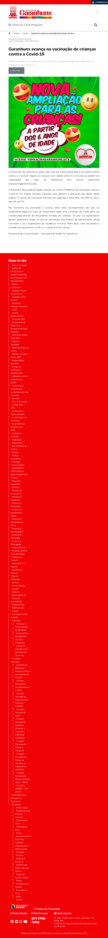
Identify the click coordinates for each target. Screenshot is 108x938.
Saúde (25, 33)
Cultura (19, 833)
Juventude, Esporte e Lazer (21, 876)
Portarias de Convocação (16, 492)
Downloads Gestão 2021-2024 (19, 336)
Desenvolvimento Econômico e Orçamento (18, 798)
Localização (16, 440)
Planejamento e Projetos (22, 885)
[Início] (9, 33)
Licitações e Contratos (16, 435)
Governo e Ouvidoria (20, 860)
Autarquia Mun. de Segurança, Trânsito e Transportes (22, 638)
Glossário (15, 398)
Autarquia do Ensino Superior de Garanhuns (21, 627)
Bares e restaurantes (16, 285)
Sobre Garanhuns (19, 595)
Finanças (19, 855)
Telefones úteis (18, 608)
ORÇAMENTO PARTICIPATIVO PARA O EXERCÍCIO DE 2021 (19, 473)
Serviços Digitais (18, 586)
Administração (22, 808)
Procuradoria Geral (21, 891)
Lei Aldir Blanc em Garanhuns (19, 419)
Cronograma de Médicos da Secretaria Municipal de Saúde (19, 327)
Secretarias (16, 805)
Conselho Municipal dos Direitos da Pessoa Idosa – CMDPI (22, 777)
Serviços (15, 582)
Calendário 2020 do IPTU (18, 298)
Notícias (16, 33)
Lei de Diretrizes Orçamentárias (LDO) (18, 427)
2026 (43, 933)
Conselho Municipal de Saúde (20, 712)
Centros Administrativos (17, 314)
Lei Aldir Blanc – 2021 (18, 406)
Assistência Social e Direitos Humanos (22, 814)
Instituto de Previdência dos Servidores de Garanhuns (21, 650)
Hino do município (19, 402)
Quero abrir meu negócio (18, 565)
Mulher (19, 881)
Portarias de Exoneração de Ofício (17, 522)
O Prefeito (16, 462)
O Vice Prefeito (18, 465)
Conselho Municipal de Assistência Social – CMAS (22, 685)
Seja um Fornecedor (16, 577)
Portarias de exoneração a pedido (16, 513)
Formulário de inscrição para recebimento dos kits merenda (19, 390)
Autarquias (16, 621)
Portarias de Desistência (16, 498)
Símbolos (15, 592)
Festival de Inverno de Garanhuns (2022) (19, 379)
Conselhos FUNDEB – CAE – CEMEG (22, 789)
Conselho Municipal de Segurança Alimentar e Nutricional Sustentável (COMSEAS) (20, 728)
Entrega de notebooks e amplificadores (17, 370)
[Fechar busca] (95, 25)
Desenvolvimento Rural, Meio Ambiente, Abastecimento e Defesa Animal (23, 842)
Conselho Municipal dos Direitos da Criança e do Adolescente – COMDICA (21, 762)
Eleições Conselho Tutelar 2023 (19, 355)
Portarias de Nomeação (16, 536)
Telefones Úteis (18, 605)
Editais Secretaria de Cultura (19, 349)
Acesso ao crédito (19, 265)
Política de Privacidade (48, 909)
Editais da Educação (15, 343)
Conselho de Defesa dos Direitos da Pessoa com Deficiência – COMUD (22, 671)
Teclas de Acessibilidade (16, 600)
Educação (20, 852)
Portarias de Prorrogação (16, 542)
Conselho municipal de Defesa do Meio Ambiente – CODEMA (21, 700)
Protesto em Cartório (16, 558)
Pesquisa (15, 487)
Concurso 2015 (18, 319)
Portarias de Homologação (17, 530)
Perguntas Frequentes (15, 482)
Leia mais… (16, 70)
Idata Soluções (69, 933)
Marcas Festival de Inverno (19, 447)
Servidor (15, 589)
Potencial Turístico (19, 548)
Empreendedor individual (17, 362)
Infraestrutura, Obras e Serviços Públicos (22, 868)
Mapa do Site (17, 443)
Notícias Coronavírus (16, 457)
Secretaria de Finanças (17, 571)
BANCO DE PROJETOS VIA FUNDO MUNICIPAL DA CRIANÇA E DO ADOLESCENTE (19, 274)
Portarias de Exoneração (16, 504)
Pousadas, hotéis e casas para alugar (19, 552)
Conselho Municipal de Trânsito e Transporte (20, 746)
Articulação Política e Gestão (19, 615)
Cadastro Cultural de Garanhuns (18, 292)
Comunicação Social (21, 822)
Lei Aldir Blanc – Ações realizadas (18, 412)
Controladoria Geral (21, 828)
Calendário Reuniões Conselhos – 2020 (19, 306)
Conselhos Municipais (16, 660)
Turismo (15, 611)
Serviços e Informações (27, 24)
